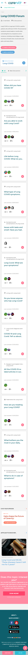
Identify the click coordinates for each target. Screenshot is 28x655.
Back (3, 12)
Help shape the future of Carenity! (14, 517)
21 (7, 318)
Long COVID (8, 63)
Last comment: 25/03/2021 (11, 96)
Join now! (14, 593)
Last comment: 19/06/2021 (11, 131)
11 (6, 354)
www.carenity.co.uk (9, 642)
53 (7, 105)
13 (7, 176)
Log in (20, 653)
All (5, 71)
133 (7, 141)
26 (7, 460)
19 (7, 212)
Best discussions (15, 71)
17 (7, 283)
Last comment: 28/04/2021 (11, 167)
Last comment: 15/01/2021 (11, 486)
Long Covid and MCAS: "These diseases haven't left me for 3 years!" (14, 562)
